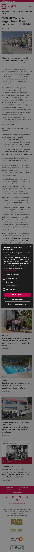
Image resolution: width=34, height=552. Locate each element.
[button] (17, 304)
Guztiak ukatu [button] (17, 300)
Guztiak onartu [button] (18, 295)
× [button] (30, 247)
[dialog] (17, 276)
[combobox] (27, 247)
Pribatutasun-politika (9, 270)
